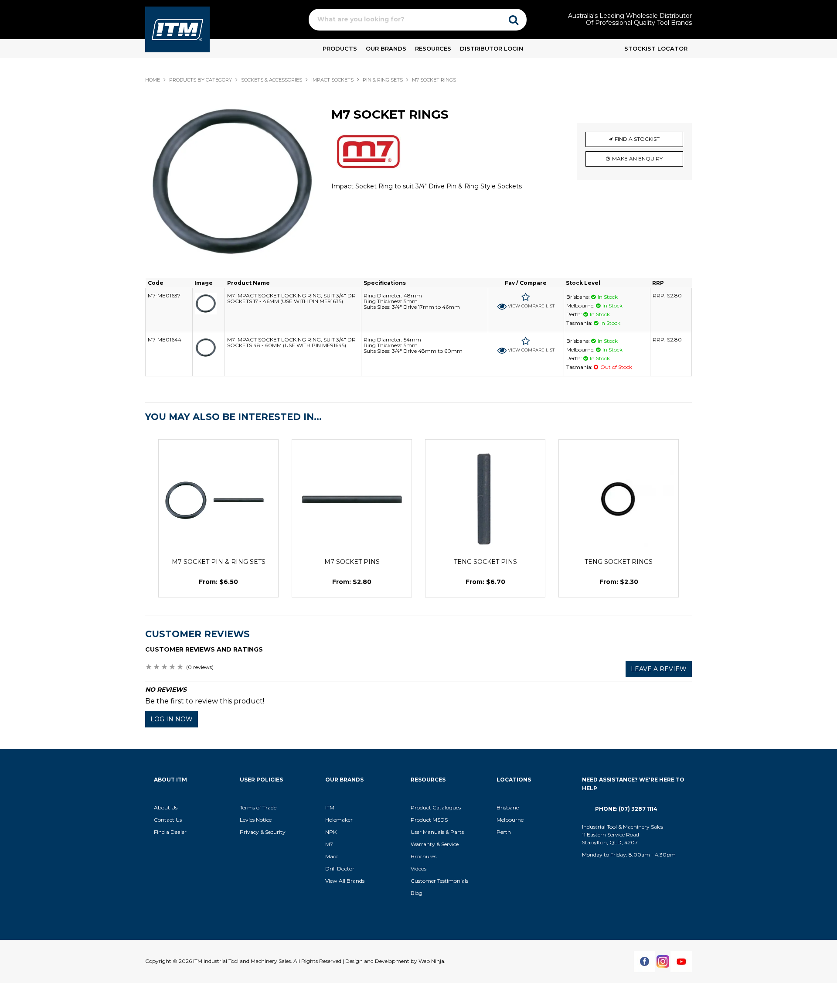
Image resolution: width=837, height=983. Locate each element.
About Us (165, 807)
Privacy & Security (263, 832)
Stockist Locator (655, 48)
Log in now (171, 719)
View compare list (531, 306)
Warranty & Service (435, 844)
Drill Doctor (339, 868)
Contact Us (168, 819)
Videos (418, 868)
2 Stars (157, 667)
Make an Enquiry (637, 158)
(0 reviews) (200, 667)
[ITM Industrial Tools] (177, 29)
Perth (504, 832)
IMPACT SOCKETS (332, 80)
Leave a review (659, 669)
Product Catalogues (436, 807)
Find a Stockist (637, 139)
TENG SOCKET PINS (485, 562)
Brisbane (508, 807)
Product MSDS (429, 819)
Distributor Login (491, 48)
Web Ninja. (432, 961)
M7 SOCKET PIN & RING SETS (218, 562)
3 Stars (165, 667)
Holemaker (339, 819)
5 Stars (180, 667)
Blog (416, 893)
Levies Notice (256, 819)
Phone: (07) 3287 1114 (626, 809)
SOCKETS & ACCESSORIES (271, 80)
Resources (433, 48)
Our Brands (386, 48)
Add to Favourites (526, 297)
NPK (331, 832)
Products (340, 48)
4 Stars (173, 667)
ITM (329, 807)
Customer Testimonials (439, 880)
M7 (329, 844)
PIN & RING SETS (383, 80)
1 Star (149, 667)
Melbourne (510, 819)
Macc (331, 856)
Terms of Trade (258, 807)
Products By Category (200, 80)
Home (152, 80)
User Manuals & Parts (437, 832)
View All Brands (344, 880)
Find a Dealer (170, 832)
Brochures (423, 856)
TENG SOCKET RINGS (619, 562)
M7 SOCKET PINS (352, 562)
